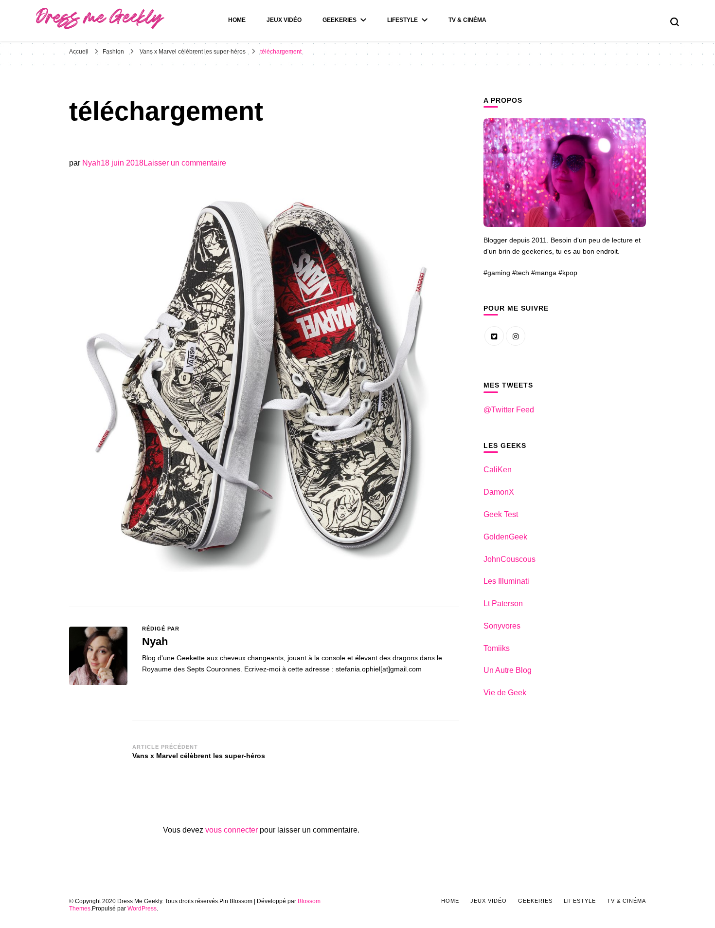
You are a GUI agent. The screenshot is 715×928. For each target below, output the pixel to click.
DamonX (498, 492)
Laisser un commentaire (184, 163)
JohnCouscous (509, 559)
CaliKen (497, 469)
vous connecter (231, 830)
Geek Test (500, 514)
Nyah (91, 163)
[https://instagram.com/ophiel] (515, 336)
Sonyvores (501, 626)
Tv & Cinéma (467, 20)
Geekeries (339, 20)
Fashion (113, 51)
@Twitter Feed (508, 410)
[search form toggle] (674, 22)
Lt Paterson (503, 603)
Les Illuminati (506, 581)
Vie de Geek (504, 692)
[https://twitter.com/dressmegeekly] (494, 336)
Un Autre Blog (507, 670)
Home (237, 20)
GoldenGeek (505, 537)
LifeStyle (402, 20)
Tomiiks (496, 648)
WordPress (142, 908)
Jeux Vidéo (284, 20)
